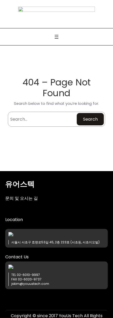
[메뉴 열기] (56, 37)
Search (90, 119)
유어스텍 (20, 184)
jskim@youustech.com (30, 283)
